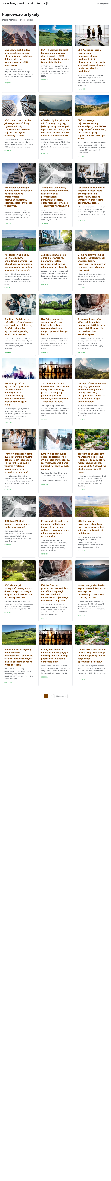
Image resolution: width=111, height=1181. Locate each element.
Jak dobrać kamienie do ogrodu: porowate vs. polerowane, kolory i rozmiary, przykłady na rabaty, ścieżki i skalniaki (54, 261)
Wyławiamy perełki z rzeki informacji (25, 3)
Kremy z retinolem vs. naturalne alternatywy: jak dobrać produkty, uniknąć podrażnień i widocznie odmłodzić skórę (54, 655)
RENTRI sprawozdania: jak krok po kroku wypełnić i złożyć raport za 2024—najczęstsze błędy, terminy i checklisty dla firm (55, 56)
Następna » (61, 696)
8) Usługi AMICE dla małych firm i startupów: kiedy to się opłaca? (17, 524)
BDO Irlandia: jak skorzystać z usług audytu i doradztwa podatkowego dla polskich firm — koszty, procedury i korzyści (18, 591)
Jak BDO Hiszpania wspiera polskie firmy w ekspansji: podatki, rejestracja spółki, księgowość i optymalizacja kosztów (92, 655)
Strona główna (103, 3)
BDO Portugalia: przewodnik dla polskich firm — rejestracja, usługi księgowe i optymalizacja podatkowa (91, 527)
